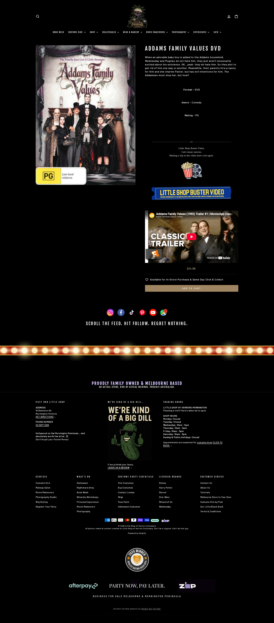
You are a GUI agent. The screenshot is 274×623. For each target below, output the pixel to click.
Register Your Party (46, 506)
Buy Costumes (125, 487)
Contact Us (206, 483)
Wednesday (165, 506)
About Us (205, 487)
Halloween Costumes (129, 506)
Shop (93, 32)
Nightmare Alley (85, 487)
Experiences (200, 32)
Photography (179, 32)
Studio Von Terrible (151, 609)
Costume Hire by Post (211, 502)
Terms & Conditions (210, 511)
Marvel (162, 492)
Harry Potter (166, 487)
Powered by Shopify (137, 533)
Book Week (82, 492)
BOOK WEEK (58, 32)
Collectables (109, 32)
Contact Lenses (126, 492)
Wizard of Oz (166, 502)
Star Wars (164, 497)
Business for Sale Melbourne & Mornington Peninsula (137, 596)
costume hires (204, 442)
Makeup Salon (43, 487)
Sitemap (137, 618)
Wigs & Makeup (131, 32)
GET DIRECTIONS (45, 416)
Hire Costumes (126, 483)
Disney (162, 483)
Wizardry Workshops (87, 497)
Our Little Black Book (211, 506)
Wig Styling (42, 502)
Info (216, 32)
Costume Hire (75, 32)
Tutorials (205, 492)
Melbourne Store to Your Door (215, 497)
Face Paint (123, 502)
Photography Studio (46, 497)
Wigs (120, 497)
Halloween (82, 483)
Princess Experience (88, 502)
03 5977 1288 (42, 425)
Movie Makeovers (156, 32)
